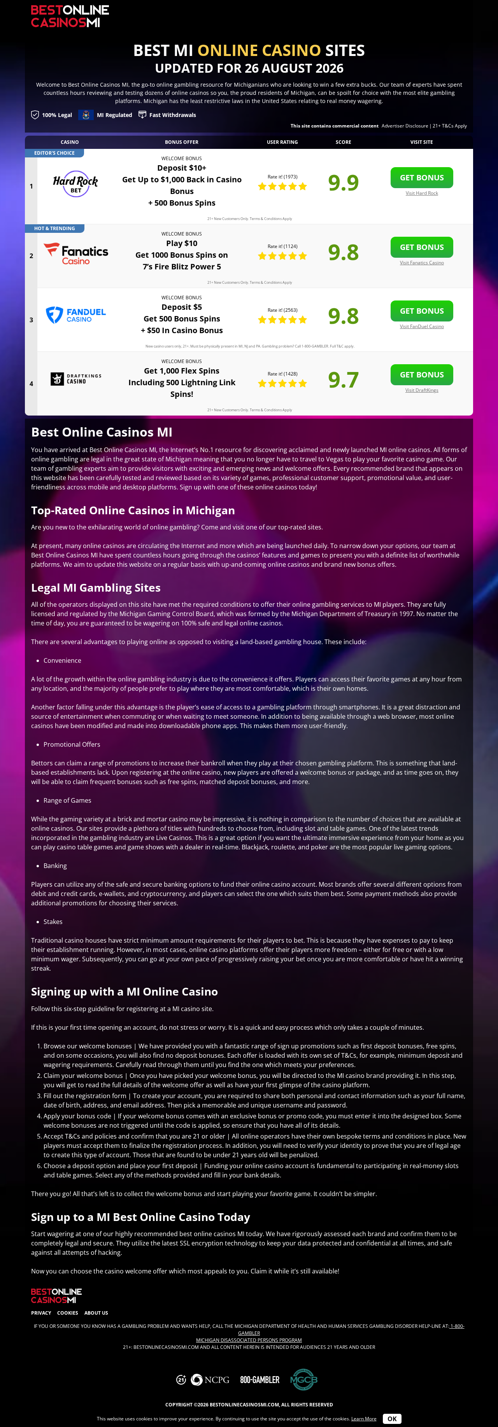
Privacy (41, 1313)
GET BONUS (422, 177)
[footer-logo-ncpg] (210, 1380)
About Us (96, 1313)
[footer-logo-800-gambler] (259, 1379)
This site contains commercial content (335, 125)
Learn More (364, 1418)
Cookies (67, 1313)
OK (392, 1419)
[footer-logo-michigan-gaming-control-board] (303, 1380)
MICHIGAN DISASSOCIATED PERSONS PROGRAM (249, 1340)
